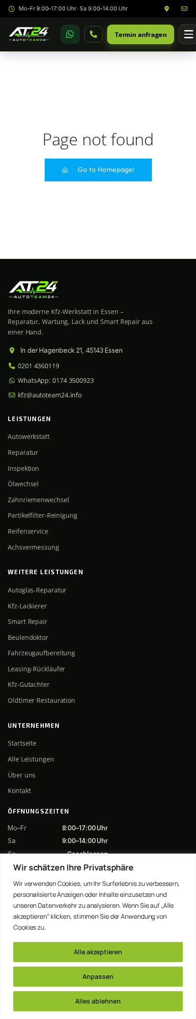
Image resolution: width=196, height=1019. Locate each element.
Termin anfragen (140, 34)
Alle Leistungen (31, 759)
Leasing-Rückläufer (36, 668)
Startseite (22, 743)
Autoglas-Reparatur (37, 590)
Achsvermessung (33, 547)
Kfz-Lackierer (27, 606)
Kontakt (19, 790)
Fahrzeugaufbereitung (41, 652)
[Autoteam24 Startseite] (29, 34)
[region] (98, 936)
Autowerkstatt (29, 436)
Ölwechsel (23, 483)
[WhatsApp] (70, 34)
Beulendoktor (28, 637)
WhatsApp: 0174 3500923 (55, 380)
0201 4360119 (37, 365)
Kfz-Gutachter (29, 684)
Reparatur (23, 452)
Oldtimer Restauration (41, 700)
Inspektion (23, 468)
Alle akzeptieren (98, 951)
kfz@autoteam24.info (49, 395)
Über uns (22, 775)
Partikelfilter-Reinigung (42, 515)
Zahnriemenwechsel (38, 499)
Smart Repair (27, 621)
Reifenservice (28, 531)
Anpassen (98, 976)
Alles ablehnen (98, 1001)
